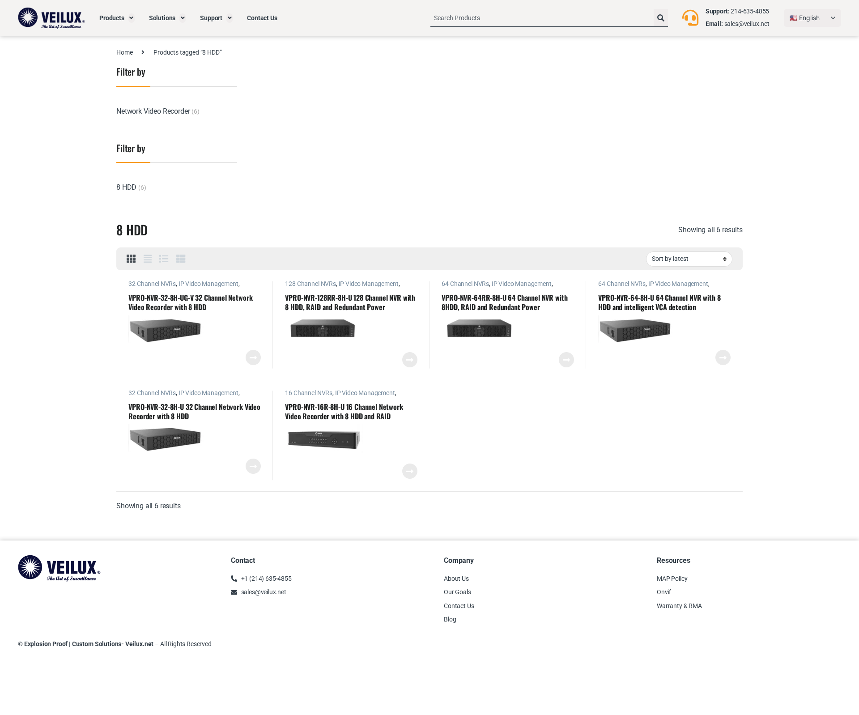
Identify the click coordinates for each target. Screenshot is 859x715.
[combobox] (541, 18)
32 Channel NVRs (152, 283)
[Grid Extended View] (148, 259)
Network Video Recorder (153, 111)
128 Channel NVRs (310, 283)
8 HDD (126, 187)
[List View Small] (181, 259)
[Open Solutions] (182, 18)
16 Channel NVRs (308, 392)
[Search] (661, 18)
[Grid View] (131, 259)
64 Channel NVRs (465, 283)
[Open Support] (229, 18)
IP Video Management (208, 283)
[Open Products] (131, 18)
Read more (253, 357)
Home (124, 52)
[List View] (164, 259)
